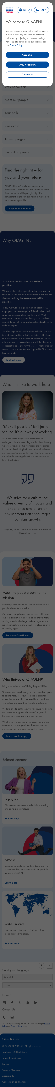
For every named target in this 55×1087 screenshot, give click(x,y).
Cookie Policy (16, 45)
